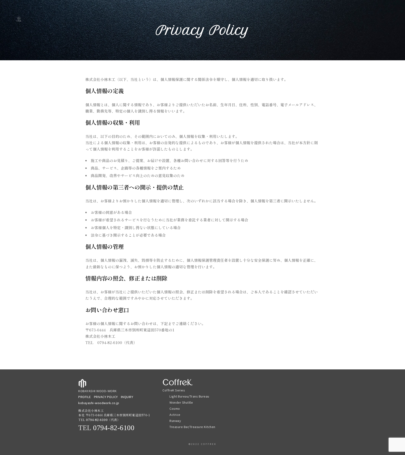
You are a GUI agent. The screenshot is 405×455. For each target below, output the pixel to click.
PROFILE (84, 396)
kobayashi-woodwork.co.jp (98, 403)
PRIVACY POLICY (106, 396)
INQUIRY (127, 396)
